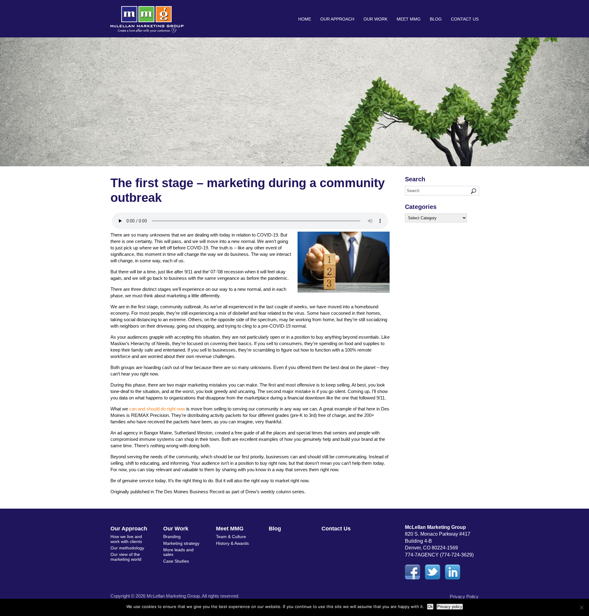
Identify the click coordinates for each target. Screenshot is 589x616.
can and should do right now (157, 408)
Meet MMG (409, 19)
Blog (436, 19)
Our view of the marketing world (125, 556)
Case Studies (176, 561)
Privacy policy (449, 606)
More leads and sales (178, 552)
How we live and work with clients (126, 539)
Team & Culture (231, 536)
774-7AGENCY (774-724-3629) (439, 554)
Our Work (375, 19)
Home (304, 19)
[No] (581, 607)
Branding (172, 536)
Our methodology (127, 547)
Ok (430, 606)
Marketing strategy (181, 543)
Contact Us (465, 19)
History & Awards (232, 543)
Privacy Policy (464, 596)
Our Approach (337, 19)
